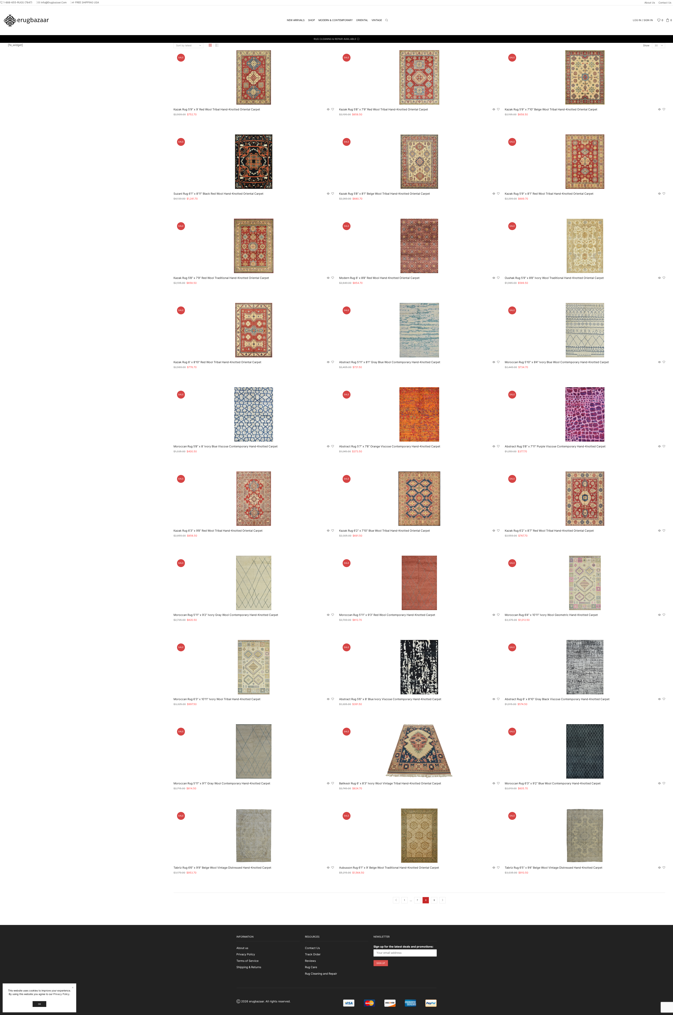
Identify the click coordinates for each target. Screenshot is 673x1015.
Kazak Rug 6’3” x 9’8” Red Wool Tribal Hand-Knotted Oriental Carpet (218, 530)
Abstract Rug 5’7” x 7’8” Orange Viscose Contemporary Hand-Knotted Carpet (389, 446)
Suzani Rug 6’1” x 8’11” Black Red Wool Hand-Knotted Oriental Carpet (218, 193)
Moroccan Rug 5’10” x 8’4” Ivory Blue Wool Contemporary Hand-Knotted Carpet (557, 362)
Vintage (377, 20)
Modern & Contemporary (335, 20)
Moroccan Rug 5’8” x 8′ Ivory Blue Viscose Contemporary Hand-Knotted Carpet (226, 446)
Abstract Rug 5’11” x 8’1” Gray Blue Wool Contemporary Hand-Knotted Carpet (389, 362)
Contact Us (664, 2)
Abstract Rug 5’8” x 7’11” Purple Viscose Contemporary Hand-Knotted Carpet (555, 446)
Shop (311, 20)
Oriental (362, 20)
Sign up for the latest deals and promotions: (403, 946)
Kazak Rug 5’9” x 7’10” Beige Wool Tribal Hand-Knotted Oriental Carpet (551, 109)
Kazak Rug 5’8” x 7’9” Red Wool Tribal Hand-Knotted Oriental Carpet (383, 109)
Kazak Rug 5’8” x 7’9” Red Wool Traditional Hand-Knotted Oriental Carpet (221, 278)
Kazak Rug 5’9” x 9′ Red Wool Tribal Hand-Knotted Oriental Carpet (217, 109)
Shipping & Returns (248, 967)
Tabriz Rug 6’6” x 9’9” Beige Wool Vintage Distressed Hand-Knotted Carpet (222, 867)
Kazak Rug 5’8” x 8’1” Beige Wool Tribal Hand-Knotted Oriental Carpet (384, 193)
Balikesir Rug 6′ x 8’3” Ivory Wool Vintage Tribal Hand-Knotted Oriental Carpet (390, 783)
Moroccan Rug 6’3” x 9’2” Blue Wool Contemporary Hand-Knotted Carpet (553, 783)
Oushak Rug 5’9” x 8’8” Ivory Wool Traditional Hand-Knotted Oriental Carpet (554, 278)
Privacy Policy (245, 954)
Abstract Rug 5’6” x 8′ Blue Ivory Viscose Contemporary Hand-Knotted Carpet (390, 699)
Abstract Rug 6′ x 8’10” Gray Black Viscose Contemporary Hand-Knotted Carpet (557, 699)
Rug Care (311, 967)
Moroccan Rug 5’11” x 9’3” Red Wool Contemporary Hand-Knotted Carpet (387, 615)
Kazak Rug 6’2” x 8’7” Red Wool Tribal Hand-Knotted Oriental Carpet (549, 530)
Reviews (310, 961)
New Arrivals (296, 20)
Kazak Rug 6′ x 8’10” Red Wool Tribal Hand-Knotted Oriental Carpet (217, 362)
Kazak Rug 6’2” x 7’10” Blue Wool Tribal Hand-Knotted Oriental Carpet (384, 530)
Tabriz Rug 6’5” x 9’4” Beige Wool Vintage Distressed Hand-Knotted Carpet (553, 867)
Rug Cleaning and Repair (321, 973)
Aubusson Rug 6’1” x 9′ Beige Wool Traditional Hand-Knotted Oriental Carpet (389, 867)
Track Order (313, 954)
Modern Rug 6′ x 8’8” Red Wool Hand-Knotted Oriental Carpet (379, 278)
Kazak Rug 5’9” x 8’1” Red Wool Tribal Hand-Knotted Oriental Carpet (549, 193)
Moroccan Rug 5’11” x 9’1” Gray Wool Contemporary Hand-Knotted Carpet (222, 783)
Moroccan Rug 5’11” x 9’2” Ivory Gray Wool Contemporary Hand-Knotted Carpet (226, 615)
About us (649, 2)
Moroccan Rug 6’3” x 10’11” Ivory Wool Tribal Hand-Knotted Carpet (217, 699)
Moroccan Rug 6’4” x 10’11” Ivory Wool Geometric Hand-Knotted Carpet (551, 615)
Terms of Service (247, 961)
